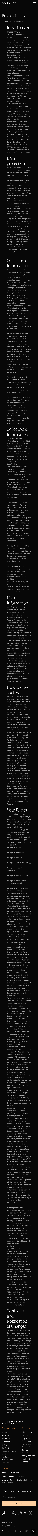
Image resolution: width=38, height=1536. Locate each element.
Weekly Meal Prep (28, 1456)
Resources (6, 1438)
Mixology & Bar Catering (27, 1460)
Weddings (25, 1435)
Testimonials (6, 1442)
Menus (4, 1432)
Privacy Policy (7, 1523)
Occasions (6, 1463)
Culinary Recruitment (26, 1451)
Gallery (4, 1445)
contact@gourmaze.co (13, 1476)
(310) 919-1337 (10, 1472)
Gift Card (5, 1448)
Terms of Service (8, 1526)
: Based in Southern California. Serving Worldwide (17, 1481)
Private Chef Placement (26, 1445)
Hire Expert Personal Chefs (7, 1458)
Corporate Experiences (26, 1439)
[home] (9, 3)
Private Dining (27, 1432)
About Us (5, 1435)
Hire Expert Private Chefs (9, 1452)
